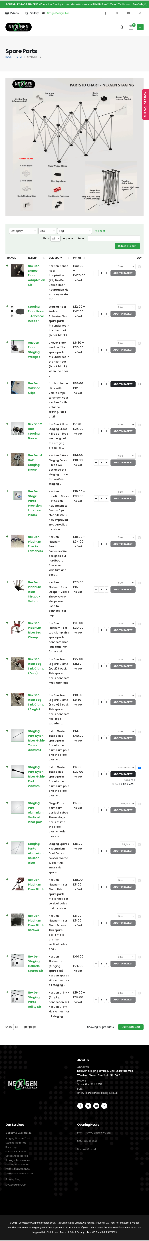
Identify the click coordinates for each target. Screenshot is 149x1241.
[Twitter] (88, 1106)
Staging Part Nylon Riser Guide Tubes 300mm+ (36, 740)
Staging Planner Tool (17, 1138)
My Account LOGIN (15, 1184)
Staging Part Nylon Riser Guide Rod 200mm (36, 776)
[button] (121, 27)
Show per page (58, 238)
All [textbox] (53, 238)
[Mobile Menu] (140, 27)
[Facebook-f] (80, 1106)
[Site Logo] (18, 27)
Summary (55, 258)
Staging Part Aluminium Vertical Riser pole (35, 812)
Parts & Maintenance (17, 1168)
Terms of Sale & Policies (19, 1173)
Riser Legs (11, 1147)
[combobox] (23, 231)
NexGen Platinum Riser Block (36, 884)
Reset (101, 231)
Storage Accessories (17, 1160)
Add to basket (123, 384)
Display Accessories (17, 1164)
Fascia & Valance (15, 1151)
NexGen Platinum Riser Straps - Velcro (34, 591)
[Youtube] (128, 13)
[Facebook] (105, 13)
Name (32, 258)
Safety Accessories (16, 1155)
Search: (82, 238)
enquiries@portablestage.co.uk (97, 1093)
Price (77, 258)
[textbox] (23, 231)
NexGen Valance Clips (34, 388)
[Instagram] (139, 13)
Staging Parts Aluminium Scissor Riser (35, 853)
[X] (117, 13)
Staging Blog (12, 1179)
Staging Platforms (15, 1142)
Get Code (138, 4)
